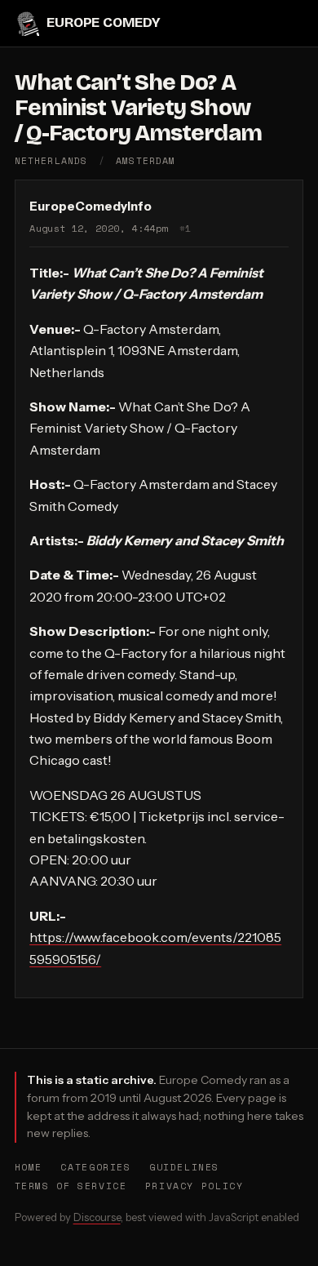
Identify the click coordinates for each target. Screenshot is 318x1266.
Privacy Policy (194, 1186)
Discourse (97, 1217)
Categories (95, 1167)
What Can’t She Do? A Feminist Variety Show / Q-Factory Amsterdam (138, 108)
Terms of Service (71, 1186)
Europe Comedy (103, 22)
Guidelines (184, 1167)
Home (28, 1167)
